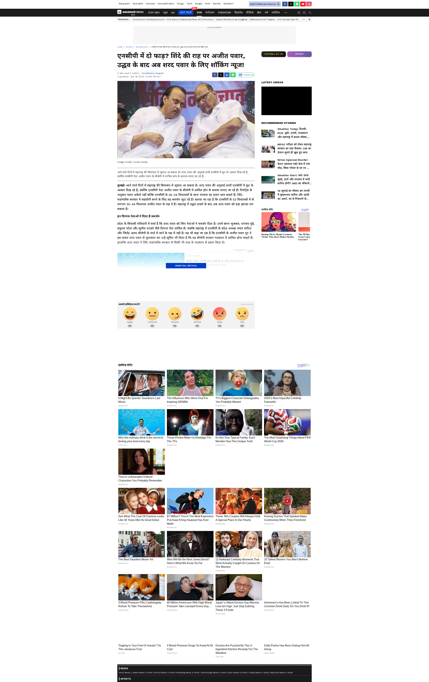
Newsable (138, 3)
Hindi (207, 3)
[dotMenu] (285, 12)
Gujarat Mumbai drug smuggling (231, 19)
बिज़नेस (238, 12)
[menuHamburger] (304, 12)
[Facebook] (285, 4)
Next (309, 19)
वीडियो (250, 12)
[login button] (300, 12)
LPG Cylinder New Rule (289, 19)
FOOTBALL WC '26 (274, 54)
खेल (259, 12)
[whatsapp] (297, 4)
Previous (304, 19)
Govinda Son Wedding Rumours (148, 19)
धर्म (266, 12)
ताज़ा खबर (154, 12)
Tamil (189, 3)
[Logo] (131, 12)
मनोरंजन (209, 12)
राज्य (199, 12)
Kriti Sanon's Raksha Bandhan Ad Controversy (190, 19)
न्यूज (165, 12)
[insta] (309, 4)
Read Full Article (186, 265)
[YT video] (303, 4)
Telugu (180, 3)
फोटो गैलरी (186, 12)
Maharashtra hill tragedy (262, 19)
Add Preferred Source (262, 4)
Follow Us (249, 75)
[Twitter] (291, 4)
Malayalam (124, 3)
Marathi (217, 3)
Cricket (299, 54)
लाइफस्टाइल (224, 12)
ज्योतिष (275, 12)
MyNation (228, 3)
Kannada (150, 3)
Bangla (198, 3)
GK (173, 12)
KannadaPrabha (166, 3)
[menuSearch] (310, 12)
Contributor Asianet (153, 73)
